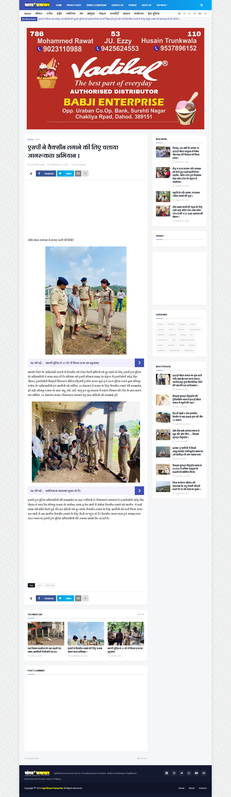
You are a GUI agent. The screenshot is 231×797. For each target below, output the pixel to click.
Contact (203, 788)
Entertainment (174, 350)
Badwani (171, 345)
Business (161, 350)
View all (140, 614)
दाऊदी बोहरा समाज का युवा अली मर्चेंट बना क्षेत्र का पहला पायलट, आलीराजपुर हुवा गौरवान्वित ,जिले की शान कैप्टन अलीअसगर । (187, 380)
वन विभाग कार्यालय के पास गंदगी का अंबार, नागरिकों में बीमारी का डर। (44, 650)
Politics (161, 345)
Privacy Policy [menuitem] (74, 5)
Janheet (161, 329)
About (192, 788)
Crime (170, 329)
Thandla (171, 324)
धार (81, 13)
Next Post (141, 758)
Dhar (174, 340)
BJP (191, 334)
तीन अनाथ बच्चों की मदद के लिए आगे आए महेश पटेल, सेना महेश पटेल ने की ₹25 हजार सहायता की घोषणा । (187, 212)
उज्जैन (49, 13)
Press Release (194, 329)
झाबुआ (91, 13)
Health (181, 345)
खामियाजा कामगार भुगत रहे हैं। (62, 490)
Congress (172, 334)
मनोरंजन (139, 13)
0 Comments (80, 165)
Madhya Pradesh (186, 340)
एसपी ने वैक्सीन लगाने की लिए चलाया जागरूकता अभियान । (85, 650)
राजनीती (114, 13)
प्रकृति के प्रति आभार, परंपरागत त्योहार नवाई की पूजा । (186, 194)
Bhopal (183, 334)
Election (192, 345)
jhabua (160, 324)
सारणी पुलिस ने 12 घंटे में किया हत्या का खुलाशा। (72, 362)
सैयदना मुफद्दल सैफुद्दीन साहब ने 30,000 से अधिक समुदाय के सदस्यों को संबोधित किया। (187, 469)
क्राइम (126, 13)
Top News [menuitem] (161, 5)
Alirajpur (182, 324)
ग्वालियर (70, 13)
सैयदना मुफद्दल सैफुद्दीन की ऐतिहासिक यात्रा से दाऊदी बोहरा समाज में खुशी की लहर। (186, 400)
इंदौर (59, 13)
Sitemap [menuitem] (133, 5)
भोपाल (38, 13)
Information (189, 350)
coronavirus (162, 340)
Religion (161, 334)
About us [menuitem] (146, 5)
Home (27, 13)
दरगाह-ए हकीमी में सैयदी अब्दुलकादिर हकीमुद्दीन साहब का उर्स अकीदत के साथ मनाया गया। (187, 451)
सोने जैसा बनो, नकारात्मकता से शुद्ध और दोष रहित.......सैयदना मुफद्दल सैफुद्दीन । (185, 434)
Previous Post (32, 758)
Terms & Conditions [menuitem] (96, 5)
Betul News (50, 585)
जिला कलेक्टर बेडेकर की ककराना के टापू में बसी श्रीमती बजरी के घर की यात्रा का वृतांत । (186, 486)
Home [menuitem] (59, 5)
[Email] (78, 173)
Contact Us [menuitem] (117, 5)
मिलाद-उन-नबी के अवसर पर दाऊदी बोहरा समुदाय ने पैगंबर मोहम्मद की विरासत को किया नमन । (185, 153)
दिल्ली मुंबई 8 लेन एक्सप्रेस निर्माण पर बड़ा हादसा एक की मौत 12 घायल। (187, 417)
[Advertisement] (85, 209)
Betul (37, 139)
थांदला (102, 13)
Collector (181, 329)
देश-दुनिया (153, 13)
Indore (192, 324)
